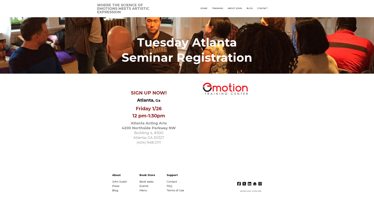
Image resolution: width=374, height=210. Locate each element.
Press (115, 186)
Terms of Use (175, 190)
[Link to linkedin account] (249, 184)
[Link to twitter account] (244, 184)
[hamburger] (158, 6)
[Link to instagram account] (260, 184)
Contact (172, 181)
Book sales (147, 181)
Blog (115, 190)
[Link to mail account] (255, 184)
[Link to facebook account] (239, 184)
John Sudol (120, 181)
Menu (143, 190)
